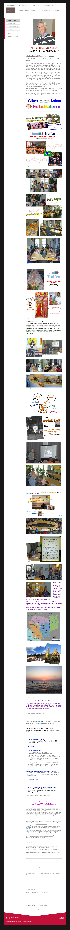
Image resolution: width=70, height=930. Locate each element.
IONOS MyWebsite (23, 921)
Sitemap (17, 917)
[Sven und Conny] (38, 589)
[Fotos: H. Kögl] (44, 380)
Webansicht (61, 918)
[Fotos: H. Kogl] (43, 250)
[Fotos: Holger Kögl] (44, 464)
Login (62, 917)
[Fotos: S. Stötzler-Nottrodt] (44, 905)
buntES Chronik (55, 69)
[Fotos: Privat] (44, 153)
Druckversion (11, 917)
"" (41, 823)
